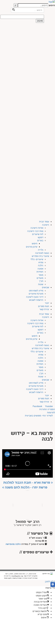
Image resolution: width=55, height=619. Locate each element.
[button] (52, 584)
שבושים (45, 93)
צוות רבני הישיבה (35, 37)
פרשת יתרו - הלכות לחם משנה (25, 487)
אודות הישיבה (37, 34)
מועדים (40, 84)
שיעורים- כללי (37, 65)
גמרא (40, 68)
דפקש (40, 43)
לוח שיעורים (37, 40)
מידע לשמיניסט (36, 96)
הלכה (40, 71)
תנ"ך (41, 87)
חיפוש (52, 5)
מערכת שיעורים (36, 99)
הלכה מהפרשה (13, 544)
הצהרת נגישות (17, 578)
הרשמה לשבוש (36, 106)
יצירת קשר (44, 115)
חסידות (40, 77)
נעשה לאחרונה (42, 59)
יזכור (47, 109)
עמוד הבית (44, 27)
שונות (40, 90)
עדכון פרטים (31, 52)
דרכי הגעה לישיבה (34, 103)
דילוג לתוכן (50, 581)
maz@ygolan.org (17, 576)
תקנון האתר (7, 578)
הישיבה (45, 31)
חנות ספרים (43, 112)
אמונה (40, 74)
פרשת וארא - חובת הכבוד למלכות (27, 482)
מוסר (41, 81)
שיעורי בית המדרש (40, 62)
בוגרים (40, 46)
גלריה (40, 56)
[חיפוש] (15, 5)
